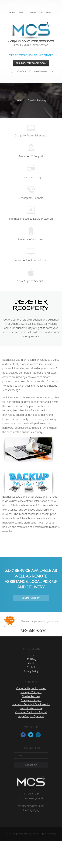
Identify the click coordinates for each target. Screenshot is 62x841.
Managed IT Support (31, 156)
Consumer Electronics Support (31, 260)
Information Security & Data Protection (31, 218)
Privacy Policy (31, 671)
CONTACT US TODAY (31, 598)
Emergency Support (31, 197)
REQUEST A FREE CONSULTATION (31, 63)
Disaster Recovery (31, 177)
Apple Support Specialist (31, 281)
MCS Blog (46, 12)
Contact (33, 12)
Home (12, 12)
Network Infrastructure (31, 239)
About (22, 12)
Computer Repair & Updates (31, 135)
